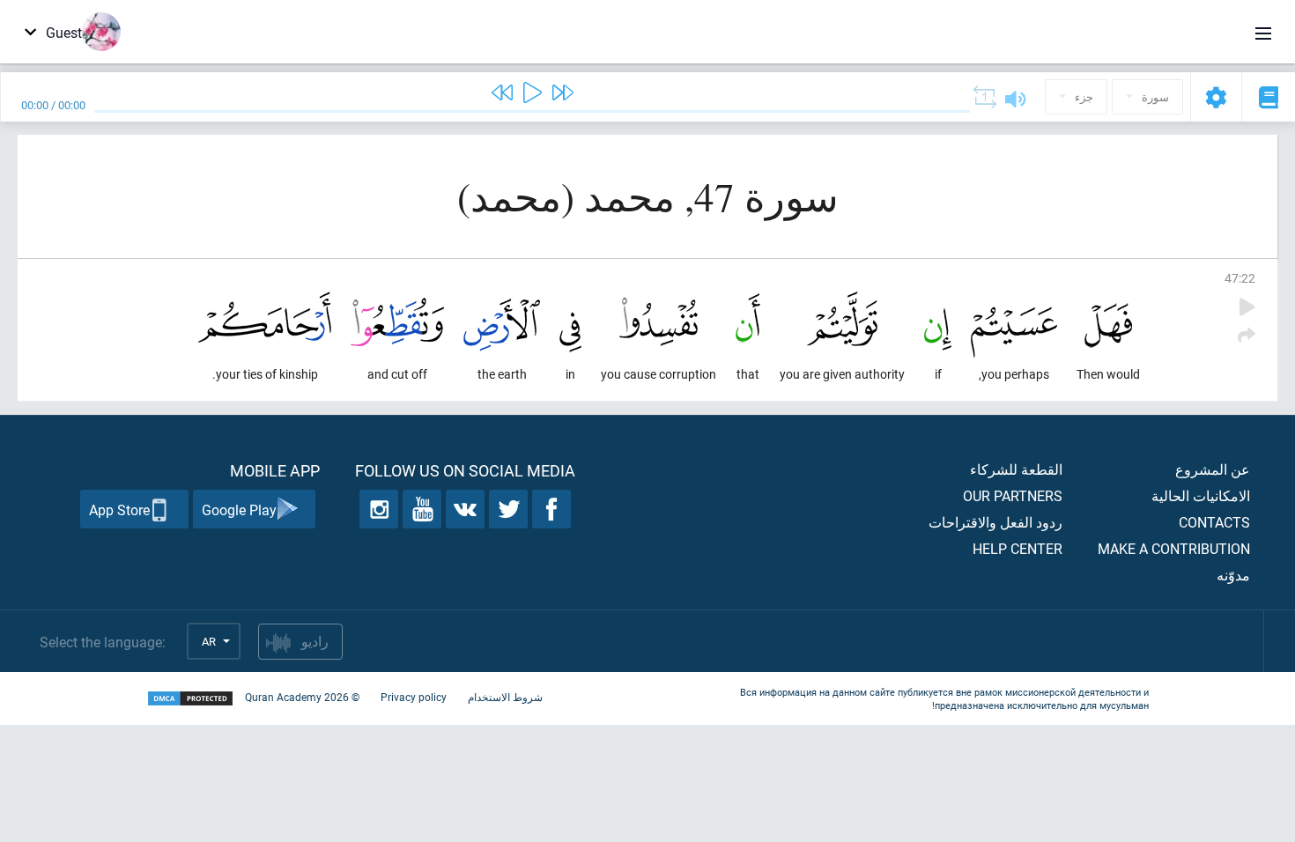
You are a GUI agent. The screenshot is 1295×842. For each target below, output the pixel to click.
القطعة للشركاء (1016, 469)
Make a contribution (1174, 548)
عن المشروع (1212, 469)
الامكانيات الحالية (1200, 495)
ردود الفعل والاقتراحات (995, 522)
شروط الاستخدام (505, 697)
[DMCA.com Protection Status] (190, 699)
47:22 (1240, 278)
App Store (119, 509)
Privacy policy (414, 697)
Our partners (1012, 495)
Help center (1017, 548)
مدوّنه (1233, 574)
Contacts (1214, 522)
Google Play (239, 509)
